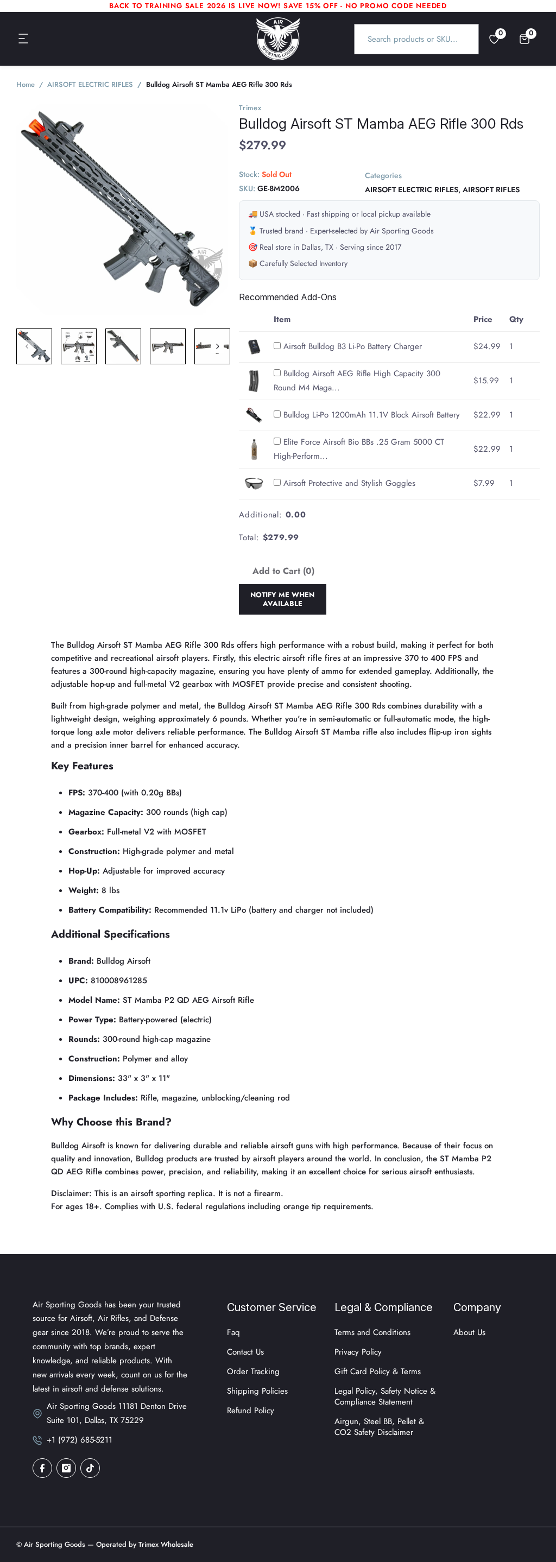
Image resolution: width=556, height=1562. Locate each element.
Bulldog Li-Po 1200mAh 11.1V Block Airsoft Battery (371, 415)
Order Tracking (253, 1371)
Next (217, 346)
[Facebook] (42, 1468)
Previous (27, 346)
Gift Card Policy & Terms (377, 1371)
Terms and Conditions (372, 1332)
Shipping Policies (257, 1391)
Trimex (250, 108)
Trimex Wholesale (164, 1544)
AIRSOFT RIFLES (491, 189)
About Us (469, 1332)
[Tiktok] (90, 1468)
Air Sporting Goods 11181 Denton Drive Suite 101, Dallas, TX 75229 (117, 1413)
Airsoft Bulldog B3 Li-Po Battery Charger (352, 346)
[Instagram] (66, 1468)
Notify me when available (282, 599)
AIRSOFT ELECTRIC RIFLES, (412, 189)
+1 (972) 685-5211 (79, 1440)
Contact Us (245, 1352)
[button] (23, 39)
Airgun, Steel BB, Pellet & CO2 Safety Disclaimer (379, 1426)
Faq (233, 1332)
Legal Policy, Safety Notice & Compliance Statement (384, 1396)
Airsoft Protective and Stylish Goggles (349, 483)
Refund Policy (250, 1410)
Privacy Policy (358, 1352)
